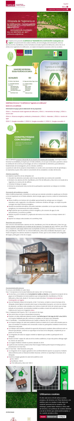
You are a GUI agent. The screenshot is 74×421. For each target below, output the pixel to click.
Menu (64, 7)
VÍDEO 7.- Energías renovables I (15, 121)
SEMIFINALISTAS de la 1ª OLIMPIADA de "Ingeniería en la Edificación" (26, 103)
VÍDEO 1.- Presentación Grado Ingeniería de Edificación (22, 111)
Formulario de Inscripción (21, 30)
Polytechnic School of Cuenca (58, 9)
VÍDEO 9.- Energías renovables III (55, 121)
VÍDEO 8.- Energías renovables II (35, 121)
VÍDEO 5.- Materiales (47, 116)
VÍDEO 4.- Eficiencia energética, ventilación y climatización (23, 116)
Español (66, 4)
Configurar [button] (61, 416)
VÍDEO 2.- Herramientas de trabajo (49, 111)
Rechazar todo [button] (52, 416)
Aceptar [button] (43, 416)
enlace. (33, 310)
